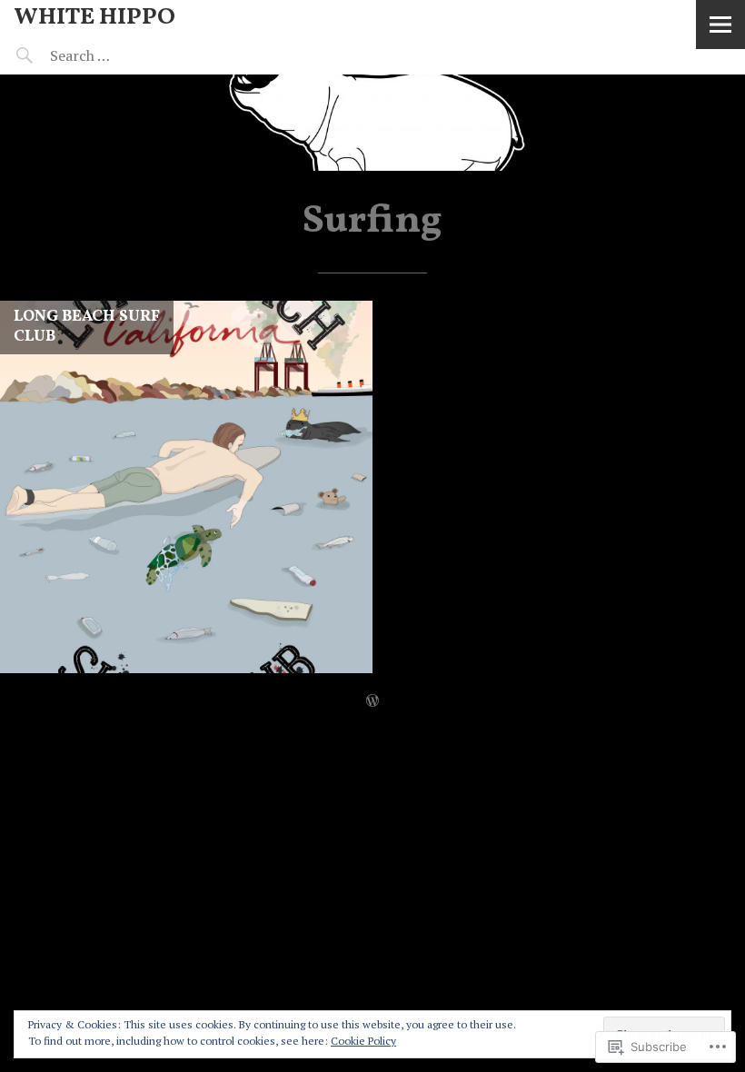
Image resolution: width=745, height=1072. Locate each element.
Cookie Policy (363, 1040)
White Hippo (94, 17)
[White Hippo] (372, 122)
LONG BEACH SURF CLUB (87, 326)
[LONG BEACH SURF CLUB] (186, 487)
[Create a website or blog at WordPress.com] (372, 700)
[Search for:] (125, 55)
